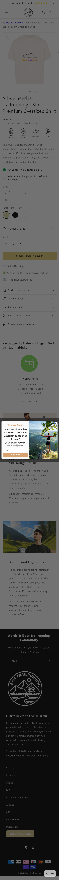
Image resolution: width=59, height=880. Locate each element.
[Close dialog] (55, 423)
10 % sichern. (15, 455)
